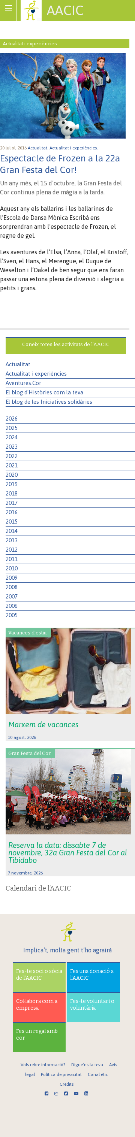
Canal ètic (98, 1074)
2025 (12, 428)
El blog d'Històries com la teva (44, 392)
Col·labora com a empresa (36, 1004)
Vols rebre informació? (43, 1064)
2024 (12, 437)
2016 (12, 512)
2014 (12, 531)
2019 (12, 484)
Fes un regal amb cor (37, 1034)
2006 (12, 606)
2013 (12, 540)
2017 (12, 503)
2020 (12, 475)
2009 (12, 577)
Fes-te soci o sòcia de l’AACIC (39, 974)
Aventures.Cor (23, 383)
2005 (12, 615)
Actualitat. (39, 148)
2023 (12, 446)
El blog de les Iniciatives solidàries (49, 401)
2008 (12, 587)
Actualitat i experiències (36, 373)
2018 (12, 493)
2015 (12, 521)
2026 (12, 418)
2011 (12, 559)
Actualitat (18, 364)
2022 (12, 456)
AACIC (65, 10)
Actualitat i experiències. (74, 148)
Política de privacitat (61, 1074)
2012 (12, 549)
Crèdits (67, 1084)
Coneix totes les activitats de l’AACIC (66, 344)
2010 (12, 568)
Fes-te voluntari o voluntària (92, 1004)
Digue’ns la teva (87, 1064)
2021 (12, 465)
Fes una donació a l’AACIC (92, 974)
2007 (12, 596)
